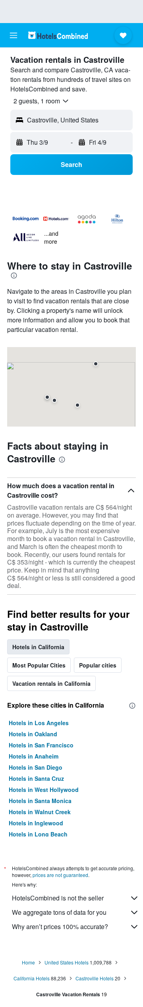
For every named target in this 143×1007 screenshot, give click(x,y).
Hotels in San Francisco (41, 745)
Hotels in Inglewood (36, 823)
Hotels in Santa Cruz (36, 778)
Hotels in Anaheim (33, 756)
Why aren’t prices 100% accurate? (60, 926)
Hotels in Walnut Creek (40, 812)
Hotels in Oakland (33, 734)
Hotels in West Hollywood (44, 790)
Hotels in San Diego (35, 767)
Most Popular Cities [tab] (39, 665)
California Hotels (32, 978)
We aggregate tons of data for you (59, 912)
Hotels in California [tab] (38, 647)
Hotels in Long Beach (38, 834)
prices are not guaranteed (60, 874)
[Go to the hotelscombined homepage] (58, 35)
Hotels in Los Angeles (39, 723)
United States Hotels (66, 962)
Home (28, 962)
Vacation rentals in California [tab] (51, 683)
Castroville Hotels (94, 978)
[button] (13, 35)
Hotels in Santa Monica (40, 801)
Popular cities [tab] (97, 665)
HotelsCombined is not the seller (58, 897)
